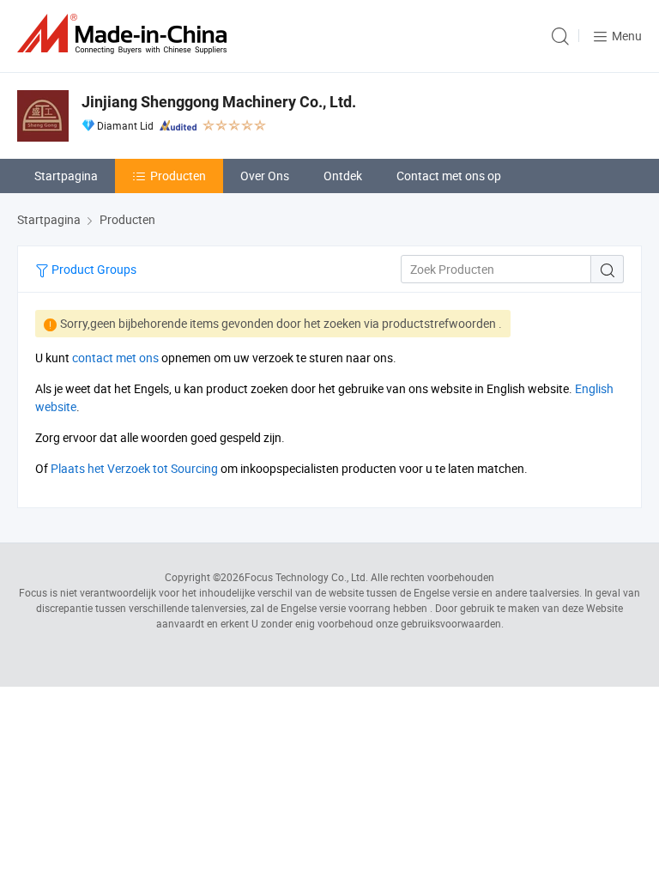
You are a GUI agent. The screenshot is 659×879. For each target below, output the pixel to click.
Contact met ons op (448, 175)
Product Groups (92, 269)
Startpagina (66, 175)
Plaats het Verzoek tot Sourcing (134, 468)
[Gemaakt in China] (125, 34)
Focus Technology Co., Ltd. (306, 577)
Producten (178, 175)
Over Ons (264, 175)
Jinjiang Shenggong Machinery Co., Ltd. (219, 102)
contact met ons (115, 357)
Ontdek (342, 175)
